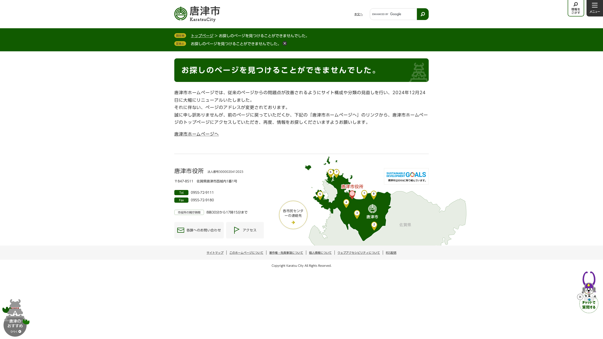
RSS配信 (391, 252)
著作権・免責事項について (286, 252)
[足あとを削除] (284, 43)
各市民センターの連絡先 (293, 213)
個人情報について (320, 252)
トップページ (202, 36)
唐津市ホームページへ (196, 134)
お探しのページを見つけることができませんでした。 (236, 44)
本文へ (358, 14)
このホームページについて (246, 252)
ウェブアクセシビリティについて (359, 252)
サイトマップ (215, 252)
